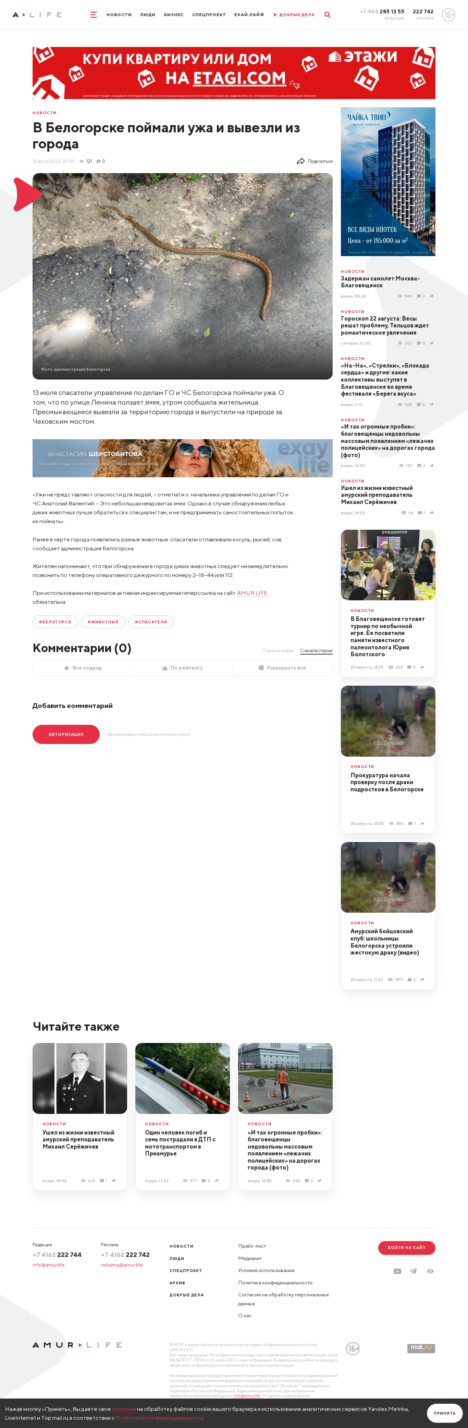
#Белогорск (55, 622)
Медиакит (250, 1258)
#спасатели (151, 622)
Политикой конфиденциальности (160, 1417)
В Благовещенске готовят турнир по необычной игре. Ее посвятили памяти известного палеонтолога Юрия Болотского (387, 636)
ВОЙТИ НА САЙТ (407, 1247)
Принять (445, 1413)
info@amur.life (49, 1265)
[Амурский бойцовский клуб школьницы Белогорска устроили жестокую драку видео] (423, 979)
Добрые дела (187, 1295)
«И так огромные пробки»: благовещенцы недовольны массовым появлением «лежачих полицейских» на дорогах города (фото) (388, 440)
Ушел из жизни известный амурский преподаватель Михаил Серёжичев (377, 494)
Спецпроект (209, 14)
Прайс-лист (252, 1246)
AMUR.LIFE (252, 592)
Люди (148, 14)
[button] (430, 1271)
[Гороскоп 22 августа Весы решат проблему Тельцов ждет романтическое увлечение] (432, 343)
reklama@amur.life (122, 1265)
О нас (245, 1315)
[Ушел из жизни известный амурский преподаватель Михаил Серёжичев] (432, 512)
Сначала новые (278, 650)
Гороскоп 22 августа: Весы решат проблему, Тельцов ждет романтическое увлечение (385, 325)
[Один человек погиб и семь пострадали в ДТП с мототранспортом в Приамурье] (217, 1180)
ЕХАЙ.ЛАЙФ (249, 14)
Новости (119, 14)
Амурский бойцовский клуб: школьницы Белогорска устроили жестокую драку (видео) (384, 942)
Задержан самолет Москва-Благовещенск (380, 282)
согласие (124, 1408)
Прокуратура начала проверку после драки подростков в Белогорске (387, 782)
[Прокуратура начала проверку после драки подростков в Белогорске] (423, 823)
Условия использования (266, 1270)
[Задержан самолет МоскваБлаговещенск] (432, 296)
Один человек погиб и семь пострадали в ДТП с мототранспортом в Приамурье (180, 1143)
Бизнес (174, 14)
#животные (103, 622)
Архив (177, 1283)
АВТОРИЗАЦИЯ (66, 734)
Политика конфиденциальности (275, 1282)
